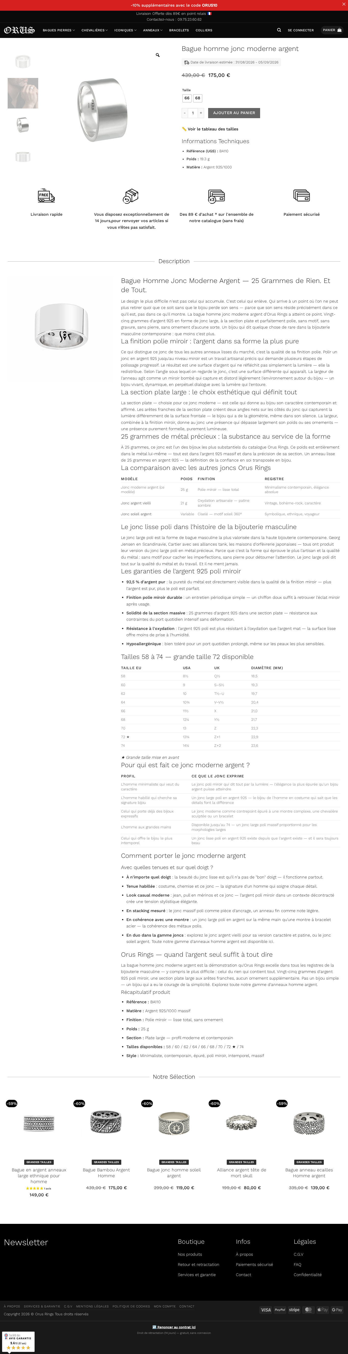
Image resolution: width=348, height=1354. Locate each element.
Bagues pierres (57, 30)
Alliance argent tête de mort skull (241, 1172)
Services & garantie (42, 1306)
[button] (301, 30)
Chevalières (93, 30)
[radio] (187, 98)
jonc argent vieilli (225, 935)
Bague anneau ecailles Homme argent (309, 1172)
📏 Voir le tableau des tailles (210, 129)
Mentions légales (92, 1306)
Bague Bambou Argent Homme (106, 1172)
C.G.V (68, 1306)
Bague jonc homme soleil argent (174, 1172)
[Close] (344, 4)
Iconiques (123, 30)
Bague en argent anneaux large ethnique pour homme (39, 1175)
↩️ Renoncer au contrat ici (174, 1327)
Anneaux (151, 30)
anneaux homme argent (216, 941)
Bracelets (179, 30)
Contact (186, 1306)
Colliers (204, 30)
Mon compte (165, 1306)
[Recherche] (279, 30)
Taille (186, 90)
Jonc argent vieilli (136, 503)
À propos (12, 1306)
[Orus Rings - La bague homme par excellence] (19, 30)
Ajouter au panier (234, 113)
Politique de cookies (131, 1306)
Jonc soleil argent (136, 514)
